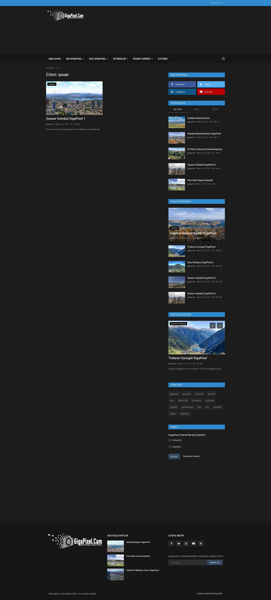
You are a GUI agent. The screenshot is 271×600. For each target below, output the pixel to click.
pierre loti (183, 400)
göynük (211, 393)
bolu (172, 400)
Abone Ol (215, 562)
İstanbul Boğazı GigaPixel (138, 542)
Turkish (217, 3)
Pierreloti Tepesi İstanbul (200, 180)
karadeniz (196, 400)
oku (207, 407)
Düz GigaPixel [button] (97, 58)
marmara (199, 393)
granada (217, 407)
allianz (173, 413)
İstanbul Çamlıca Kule (198, 118)
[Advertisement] (168, 30)
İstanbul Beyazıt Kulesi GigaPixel (204, 133)
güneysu (187, 393)
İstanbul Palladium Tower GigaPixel (142, 570)
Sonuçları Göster (191, 456)
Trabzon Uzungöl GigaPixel (201, 247)
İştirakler (119, 58)
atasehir (174, 407)
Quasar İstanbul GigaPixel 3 (201, 278)
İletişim (162, 58)
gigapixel (50, 124)
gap (199, 407)
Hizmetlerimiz (142, 58)
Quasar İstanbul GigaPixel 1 (65, 118)
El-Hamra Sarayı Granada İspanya (204, 149)
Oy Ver (174, 456)
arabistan (209, 400)
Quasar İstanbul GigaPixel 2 (201, 164)
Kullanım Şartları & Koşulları (210, 593)
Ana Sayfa (55, 58)
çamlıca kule (187, 407)
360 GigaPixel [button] (74, 58)
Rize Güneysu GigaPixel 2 (200, 262)
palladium (184, 413)
